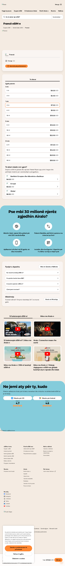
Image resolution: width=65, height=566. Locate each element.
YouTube (8, 506)
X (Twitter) (8, 498)
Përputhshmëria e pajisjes (30, 453)
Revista (53, 11)
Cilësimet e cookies (18, 558)
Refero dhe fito (7, 461)
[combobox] (32, 17)
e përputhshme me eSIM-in (10, 563)
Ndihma (60, 11)
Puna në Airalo (27, 486)
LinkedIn (8, 503)
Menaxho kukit (53, 528)
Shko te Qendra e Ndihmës (49, 267)
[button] (61, 4)
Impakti (25, 473)
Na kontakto (46, 455)
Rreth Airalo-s (44, 11)
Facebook (8, 494)
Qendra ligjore (44, 528)
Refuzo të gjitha (18, 554)
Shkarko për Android (48, 398)
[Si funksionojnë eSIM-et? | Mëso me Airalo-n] (17, 329)
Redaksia (26, 481)
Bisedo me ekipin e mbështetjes (48, 452)
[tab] (32, 79)
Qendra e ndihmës (48, 448)
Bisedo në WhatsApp (52, 299)
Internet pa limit (8, 451)
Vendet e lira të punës (29, 483)
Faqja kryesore (6, 11)
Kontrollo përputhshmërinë (18, 66)
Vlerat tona (26, 476)
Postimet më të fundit (9, 471)
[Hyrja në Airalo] (6, 4)
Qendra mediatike (28, 478)
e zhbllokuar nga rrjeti (26, 563)
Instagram (8, 496)
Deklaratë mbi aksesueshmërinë (38, 532)
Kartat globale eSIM (9, 453)
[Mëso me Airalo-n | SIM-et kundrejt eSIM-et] (17, 353)
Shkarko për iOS (19, 398)
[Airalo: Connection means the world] (47, 329)
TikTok (7, 501)
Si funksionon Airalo (30, 11)
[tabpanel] (32, 122)
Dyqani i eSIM (7, 448)
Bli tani (58, 560)
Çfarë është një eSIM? (29, 448)
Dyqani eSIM (18, 11)
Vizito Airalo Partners (48, 471)
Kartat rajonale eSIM (9, 456)
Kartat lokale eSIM (18, 28)
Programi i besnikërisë (9, 463)
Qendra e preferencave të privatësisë (18, 548)
